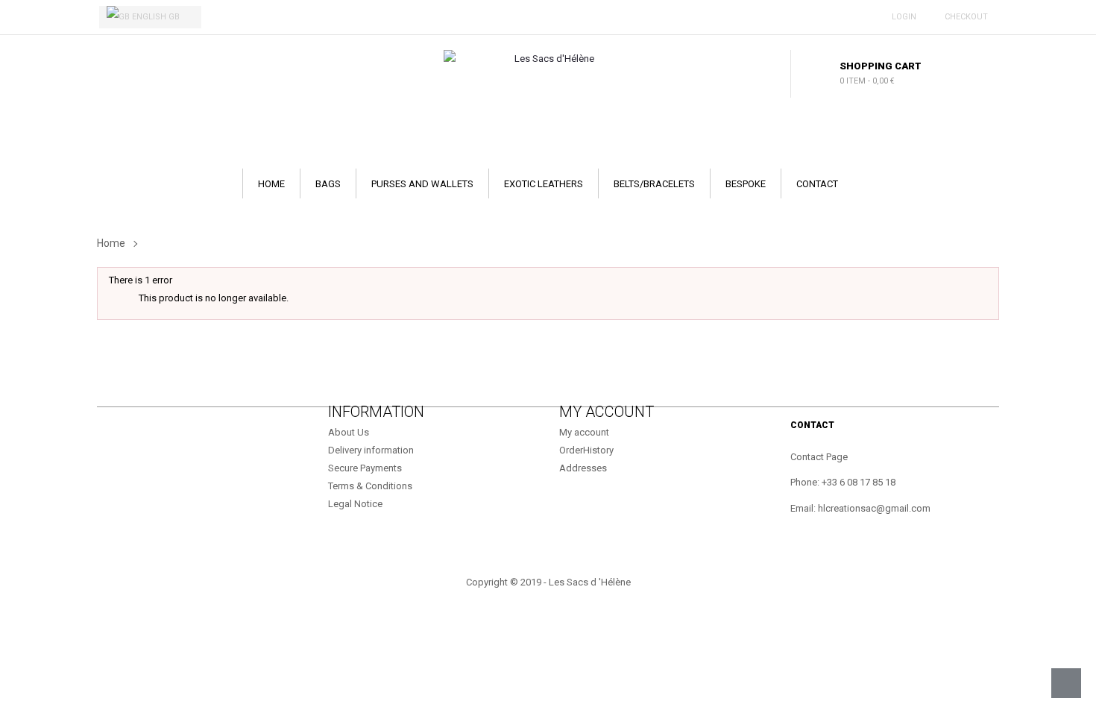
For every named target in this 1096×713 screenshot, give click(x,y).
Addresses (583, 468)
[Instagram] (159, 434)
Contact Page (819, 456)
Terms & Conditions (370, 485)
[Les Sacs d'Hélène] (548, 59)
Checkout (964, 17)
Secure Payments (365, 468)
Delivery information (371, 450)
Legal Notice (355, 503)
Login (901, 17)
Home (111, 243)
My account (584, 432)
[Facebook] (113, 434)
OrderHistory (586, 450)
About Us (348, 432)
